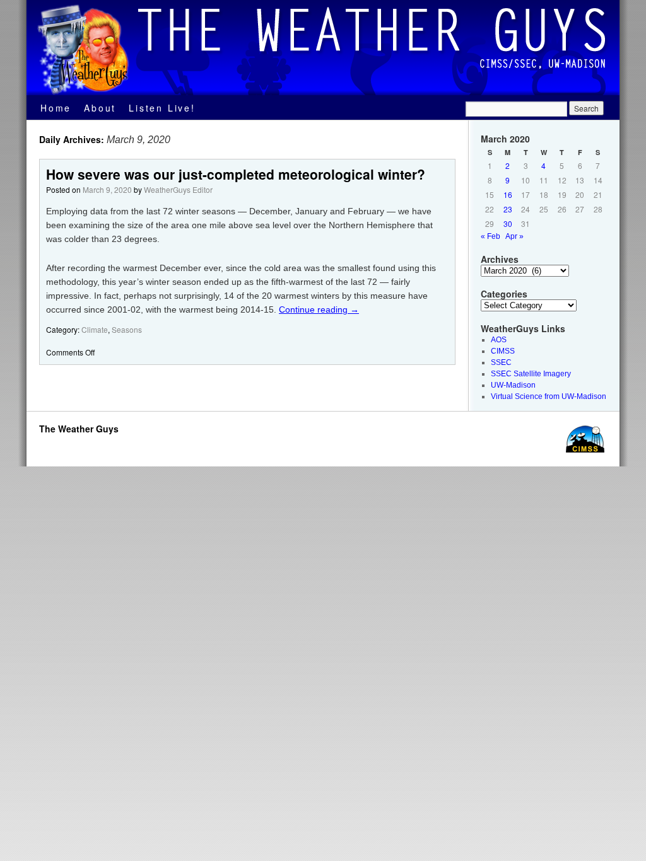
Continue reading (319, 309)
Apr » (514, 236)
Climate (94, 329)
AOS (499, 339)
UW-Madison (513, 385)
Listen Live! (162, 107)
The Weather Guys (79, 428)
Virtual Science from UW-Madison (548, 396)
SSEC (501, 362)
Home (55, 107)
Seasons (127, 329)
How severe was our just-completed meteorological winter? (235, 174)
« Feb (490, 236)
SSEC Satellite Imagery (531, 373)
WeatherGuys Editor (178, 189)
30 (507, 223)
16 (507, 194)
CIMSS (503, 351)
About (100, 107)
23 (507, 209)
